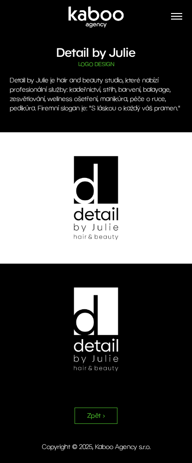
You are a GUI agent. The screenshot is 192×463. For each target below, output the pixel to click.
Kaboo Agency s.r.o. (123, 446)
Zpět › (96, 415)
